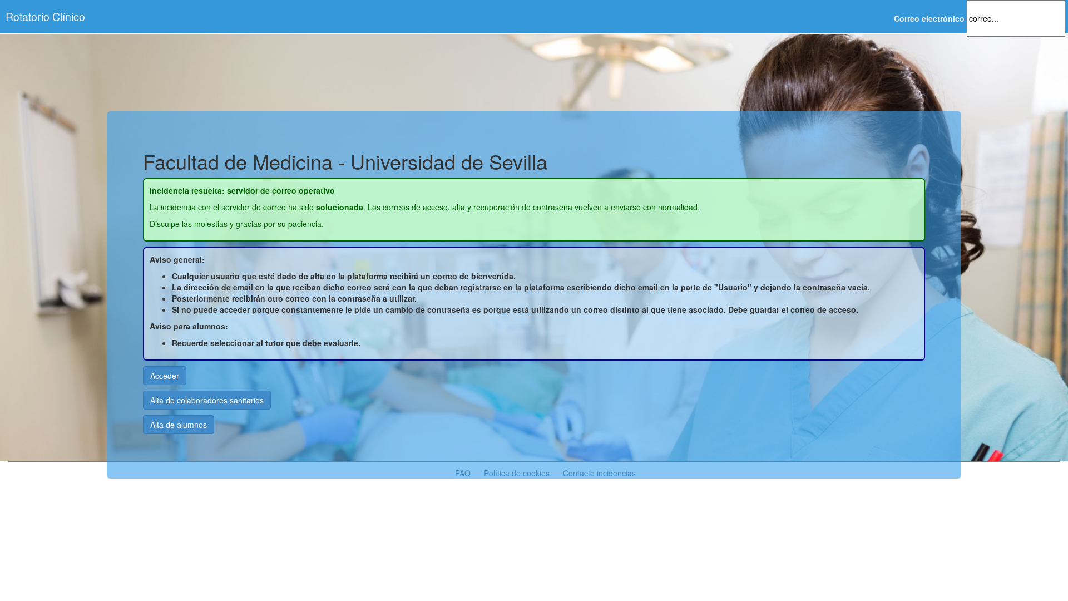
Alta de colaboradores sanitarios (207, 400)
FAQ (463, 473)
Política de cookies (517, 473)
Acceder (164, 375)
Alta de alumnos (178, 424)
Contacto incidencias (599, 473)
